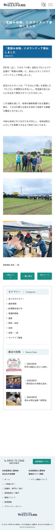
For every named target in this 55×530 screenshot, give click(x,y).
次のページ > (44, 276)
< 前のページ (10, 276)
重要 (10, 318)
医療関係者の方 (15, 308)
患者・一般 (15, 264)
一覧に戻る (27, 276)
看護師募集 (13, 313)
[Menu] (50, 4)
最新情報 (6, 264)
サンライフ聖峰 (15, 337)
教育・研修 (13, 323)
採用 (10, 327)
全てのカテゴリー (16, 298)
